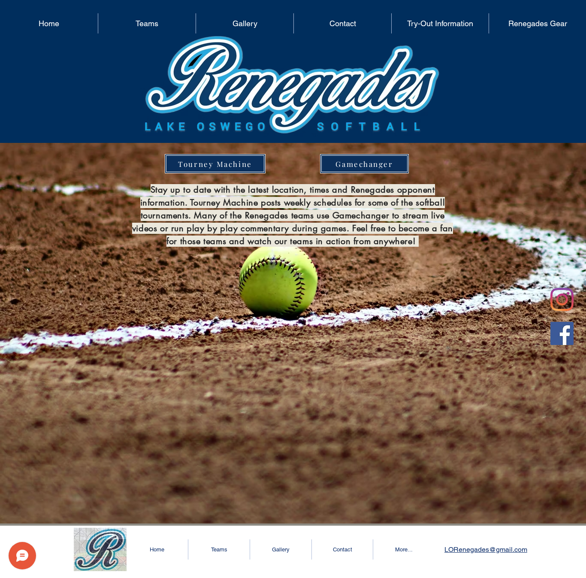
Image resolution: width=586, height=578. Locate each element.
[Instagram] (562, 299)
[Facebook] (562, 333)
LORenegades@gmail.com (485, 549)
